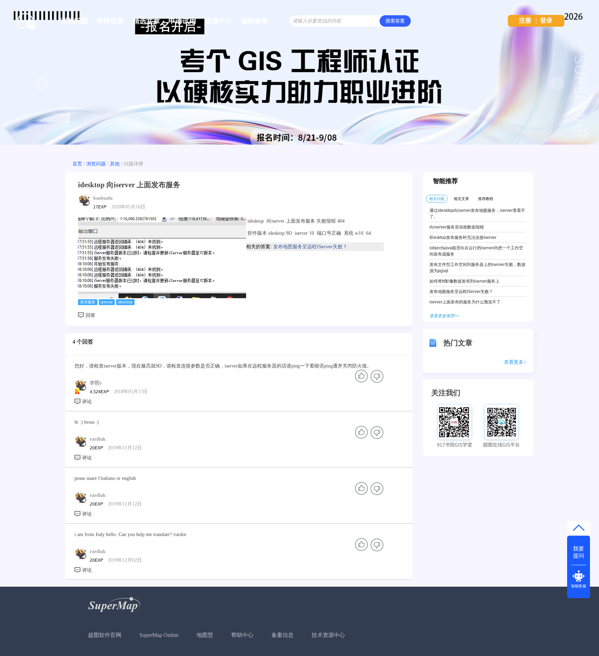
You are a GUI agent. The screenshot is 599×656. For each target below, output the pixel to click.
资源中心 (218, 21)
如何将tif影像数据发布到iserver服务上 (464, 281)
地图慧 (205, 635)
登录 (546, 20)
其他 (115, 163)
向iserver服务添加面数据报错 (456, 227)
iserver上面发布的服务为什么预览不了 (465, 302)
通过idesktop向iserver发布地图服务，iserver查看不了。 (477, 213)
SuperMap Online (159, 635)
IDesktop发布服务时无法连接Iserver (462, 237)
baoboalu (103, 198)
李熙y (96, 383)
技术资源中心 (328, 635)
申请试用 (182, 21)
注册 (525, 20)
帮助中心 (242, 635)
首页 (77, 163)
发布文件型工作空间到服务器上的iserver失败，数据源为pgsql (477, 267)
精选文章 (146, 21)
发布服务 (87, 302)
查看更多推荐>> (444, 315)
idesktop (125, 302)
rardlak (98, 439)
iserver (107, 302)
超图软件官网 (104, 635)
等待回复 (110, 21)
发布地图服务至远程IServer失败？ (310, 246)
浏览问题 (74, 21)
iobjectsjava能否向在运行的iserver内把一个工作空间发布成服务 (476, 251)
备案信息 (282, 635)
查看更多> (515, 362)
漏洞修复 (254, 21)
